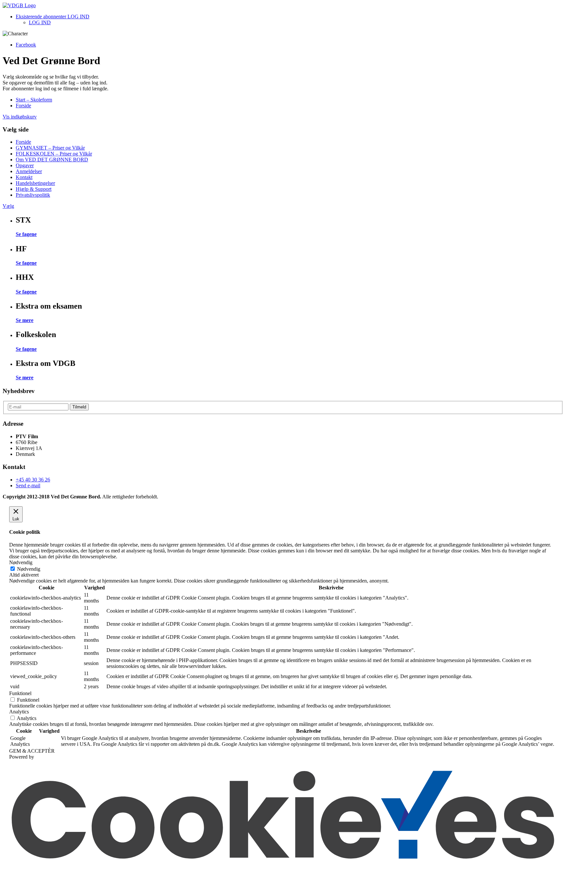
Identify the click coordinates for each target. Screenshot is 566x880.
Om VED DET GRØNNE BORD (52, 159)
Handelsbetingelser (35, 183)
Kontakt (24, 177)
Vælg (8, 206)
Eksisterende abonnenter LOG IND (52, 16)
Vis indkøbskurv (20, 116)
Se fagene (26, 234)
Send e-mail (28, 485)
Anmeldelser (29, 171)
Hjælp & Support (33, 189)
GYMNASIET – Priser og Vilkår (50, 148)
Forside (23, 105)
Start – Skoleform (34, 99)
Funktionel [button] (20, 693)
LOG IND (40, 22)
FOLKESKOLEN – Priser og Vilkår (54, 153)
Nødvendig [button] (20, 562)
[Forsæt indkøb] (19, 5)
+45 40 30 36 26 (33, 479)
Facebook (26, 44)
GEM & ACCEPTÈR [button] (32, 751)
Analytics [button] (19, 711)
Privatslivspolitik (33, 195)
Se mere (24, 320)
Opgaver (25, 165)
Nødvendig (28, 569)
